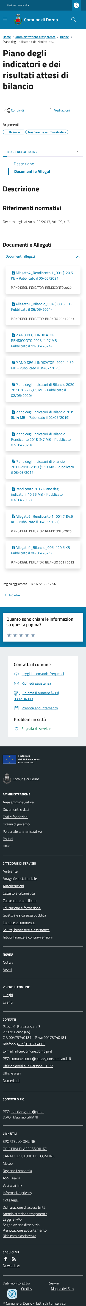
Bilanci (64, 36)
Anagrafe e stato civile (20, 878)
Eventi (8, 1002)
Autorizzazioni (13, 886)
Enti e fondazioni (15, 816)
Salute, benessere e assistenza (26, 930)
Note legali (11, 1200)
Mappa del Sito (62, 1288)
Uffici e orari (12, 1073)
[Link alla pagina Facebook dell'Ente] (5, 1259)
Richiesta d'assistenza (19, 1235)
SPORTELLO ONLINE (19, 1141)
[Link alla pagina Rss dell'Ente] (14, 1259)
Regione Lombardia (18, 5)
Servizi (54, 1283)
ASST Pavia (11, 1178)
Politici (8, 838)
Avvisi (7, 969)
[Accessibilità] (12, 1294)
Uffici (6, 846)
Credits (26, 1288)
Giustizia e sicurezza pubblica (24, 915)
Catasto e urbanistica (19, 893)
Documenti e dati (16, 809)
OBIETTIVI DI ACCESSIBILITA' (25, 1148)
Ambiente (10, 871)
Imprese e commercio (19, 922)
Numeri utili (11, 1080)
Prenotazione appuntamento (25, 1230)
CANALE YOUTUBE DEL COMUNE (29, 1156)
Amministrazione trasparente (35, 36)
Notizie (8, 962)
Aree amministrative (18, 802)
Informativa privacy (17, 1192)
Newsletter (11, 1265)
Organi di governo (16, 824)
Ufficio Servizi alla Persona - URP (28, 1066)
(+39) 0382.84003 (31, 1044)
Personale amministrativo (22, 831)
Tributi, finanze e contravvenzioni (28, 937)
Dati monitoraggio (16, 1283)
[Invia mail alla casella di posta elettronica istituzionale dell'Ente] (33, 1051)
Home (7, 36)
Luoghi (8, 995)
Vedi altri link (12, 1185)
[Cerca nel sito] (71, 19)
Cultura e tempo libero (19, 900)
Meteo (8, 1163)
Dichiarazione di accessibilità (24, 1207)
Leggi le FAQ (12, 1219)
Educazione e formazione (22, 908)
